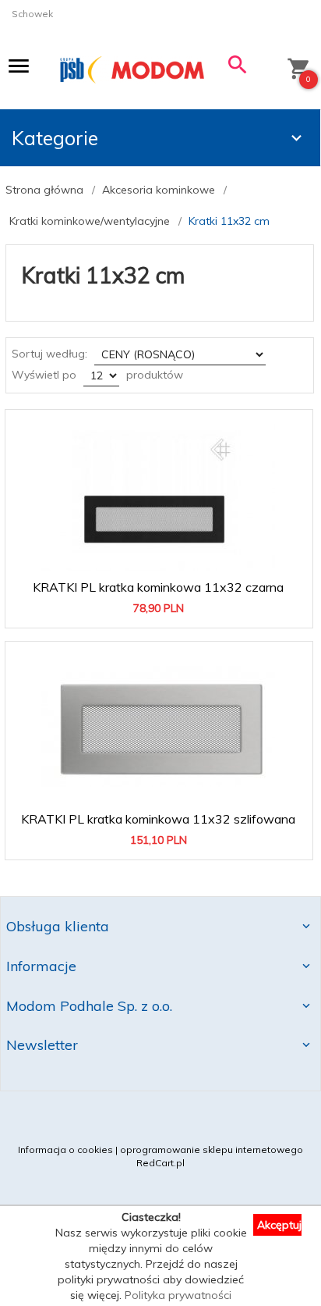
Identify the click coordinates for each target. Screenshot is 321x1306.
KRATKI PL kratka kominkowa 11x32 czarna (159, 582)
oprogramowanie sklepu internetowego (211, 1149)
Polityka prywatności (178, 1295)
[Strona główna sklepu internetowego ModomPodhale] (132, 69)
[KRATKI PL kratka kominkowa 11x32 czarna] (158, 494)
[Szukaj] (238, 68)
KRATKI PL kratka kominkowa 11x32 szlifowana (159, 814)
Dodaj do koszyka (163, 608)
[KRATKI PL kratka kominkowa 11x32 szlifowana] (158, 726)
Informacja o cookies (65, 1149)
